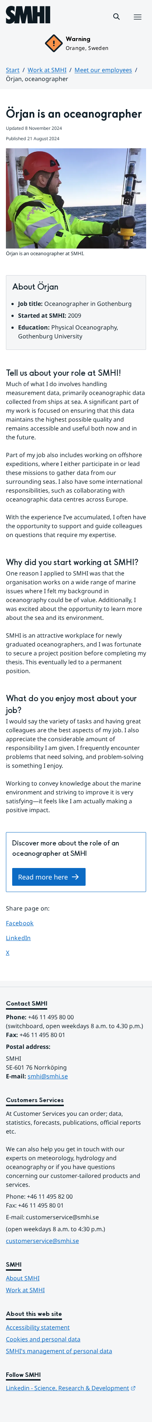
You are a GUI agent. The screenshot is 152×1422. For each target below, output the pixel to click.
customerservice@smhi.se (42, 1241)
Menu (137, 25)
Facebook (27, 923)
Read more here (43, 876)
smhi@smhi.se (48, 1076)
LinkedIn (27, 937)
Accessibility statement (38, 1327)
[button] (116, 17)
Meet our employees (103, 70)
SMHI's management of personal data (59, 1351)
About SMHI (22, 1278)
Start (13, 70)
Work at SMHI (47, 70)
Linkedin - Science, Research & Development (71, 1388)
